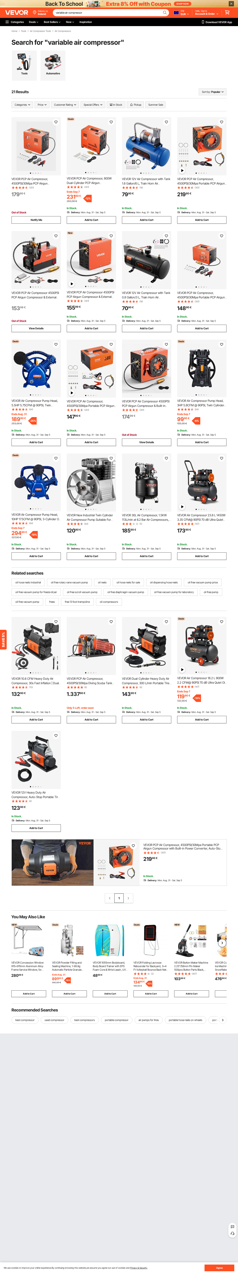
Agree (219, 1267)
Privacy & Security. (138, 1267)
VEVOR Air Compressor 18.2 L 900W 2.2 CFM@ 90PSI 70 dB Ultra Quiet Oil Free (201, 682)
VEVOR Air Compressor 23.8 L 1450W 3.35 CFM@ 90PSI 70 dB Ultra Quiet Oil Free (201, 519)
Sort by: (206, 91)
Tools (23, 31)
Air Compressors (63, 31)
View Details (36, 328)
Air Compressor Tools (40, 31)
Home (14, 31)
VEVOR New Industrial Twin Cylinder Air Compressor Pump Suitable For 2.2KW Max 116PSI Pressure (90, 519)
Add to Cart (91, 219)
